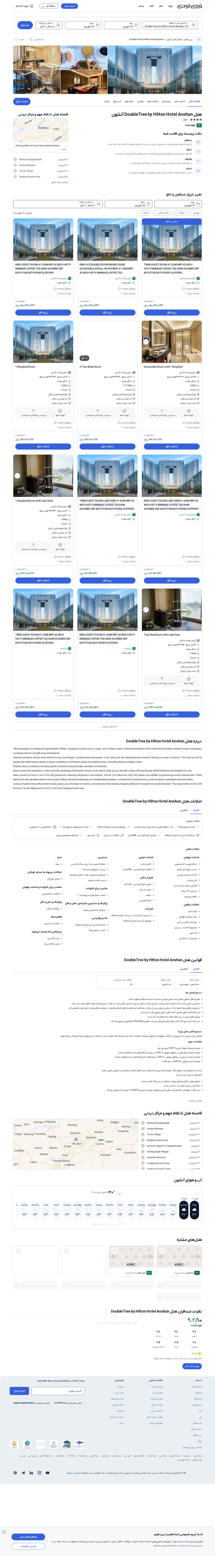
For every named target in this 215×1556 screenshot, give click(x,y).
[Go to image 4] (177, 1264)
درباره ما (120, 1386)
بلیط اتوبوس (197, 1405)
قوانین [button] (140, 101)
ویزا (200, 1411)
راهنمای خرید (157, 1392)
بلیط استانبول (175, 1455)
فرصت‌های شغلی (117, 1399)
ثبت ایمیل (19, 1391)
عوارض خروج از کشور (155, 1417)
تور (201, 1417)
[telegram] (23, 1473)
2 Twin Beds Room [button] (90, 367)
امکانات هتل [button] (152, 101)
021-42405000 (61, 1403)
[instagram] (39, 1473)
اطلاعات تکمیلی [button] (156, 1380)
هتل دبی (127, 1455)
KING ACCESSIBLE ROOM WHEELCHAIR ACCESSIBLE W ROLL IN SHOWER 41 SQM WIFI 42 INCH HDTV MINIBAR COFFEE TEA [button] (106, 269)
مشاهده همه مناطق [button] (59, 182)
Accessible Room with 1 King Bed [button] (163, 367)
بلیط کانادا (71, 1455)
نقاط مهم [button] (129, 101)
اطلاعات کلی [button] (194, 101)
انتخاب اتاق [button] (180, 101)
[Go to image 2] (133, 1264)
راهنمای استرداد (157, 1386)
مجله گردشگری (118, 1405)
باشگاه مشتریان (156, 1411)
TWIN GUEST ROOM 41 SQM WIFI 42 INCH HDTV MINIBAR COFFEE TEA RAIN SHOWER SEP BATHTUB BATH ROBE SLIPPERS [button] (171, 269)
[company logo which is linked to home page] (188, 6)
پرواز (170, 6)
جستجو (25, 25)
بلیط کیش (94, 1455)
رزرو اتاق (171, 312)
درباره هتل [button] (166, 101)
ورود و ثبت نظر (192, 1366)
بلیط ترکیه (83, 1455)
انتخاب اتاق (22, 101)
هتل (161, 6)
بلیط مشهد (151, 1455)
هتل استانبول (139, 1455)
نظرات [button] (107, 101)
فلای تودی (76, 1473)
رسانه (122, 1423)
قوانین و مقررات (156, 1399)
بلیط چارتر (198, 1455)
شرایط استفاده (185, 1545)
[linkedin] (31, 1473)
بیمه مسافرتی (196, 1429)
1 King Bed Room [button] (25, 367)
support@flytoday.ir (24, 1403)
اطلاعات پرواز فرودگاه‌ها (192, 1447)
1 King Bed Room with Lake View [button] (34, 501)
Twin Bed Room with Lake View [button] (162, 635)
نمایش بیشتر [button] (195, 1100)
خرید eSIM (197, 1435)
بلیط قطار (198, 1399)
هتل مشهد (117, 1455)
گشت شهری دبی (183, 1460)
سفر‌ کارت (120, 1411)
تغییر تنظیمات (28, 1546)
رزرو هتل (188, 39)
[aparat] (15, 1473)
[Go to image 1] (182, 1264)
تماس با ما (119, 1392)
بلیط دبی (162, 1455)
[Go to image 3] (179, 1264)
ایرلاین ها (187, 1455)
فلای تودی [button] (119, 1380)
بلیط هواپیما (197, 1386)
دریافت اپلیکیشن (117, 1417)
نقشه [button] (63, 149)
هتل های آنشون (173, 39)
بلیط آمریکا (59, 1455)
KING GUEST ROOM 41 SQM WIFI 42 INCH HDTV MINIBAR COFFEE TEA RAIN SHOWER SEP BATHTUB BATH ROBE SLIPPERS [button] (43, 269)
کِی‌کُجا (200, 1441)
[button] (140, 6)
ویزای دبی (32, 1455)
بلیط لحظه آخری (46, 1455)
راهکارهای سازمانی (156, 1423)
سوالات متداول (157, 1405)
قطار (151, 6)
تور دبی (22, 1455)
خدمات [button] (198, 1380)
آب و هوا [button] (117, 101)
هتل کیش (106, 1455)
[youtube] (47, 1473)
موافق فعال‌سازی (28, 1537)
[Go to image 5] (175, 1264)
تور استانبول (197, 1460)
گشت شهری (197, 1423)
